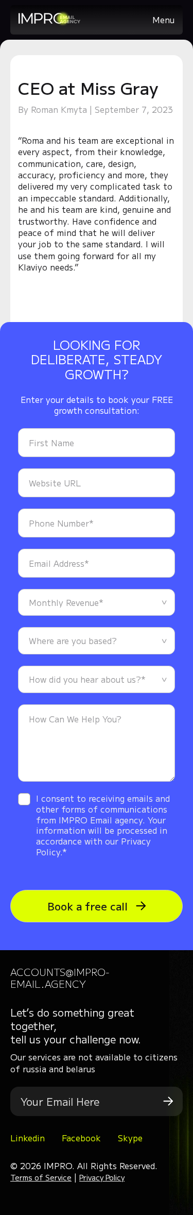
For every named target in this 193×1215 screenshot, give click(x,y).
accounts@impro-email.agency (60, 977)
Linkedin (27, 1138)
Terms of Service (41, 1177)
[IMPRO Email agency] (49, 22)
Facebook (81, 1138)
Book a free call (89, 906)
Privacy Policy (102, 1177)
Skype (130, 1138)
